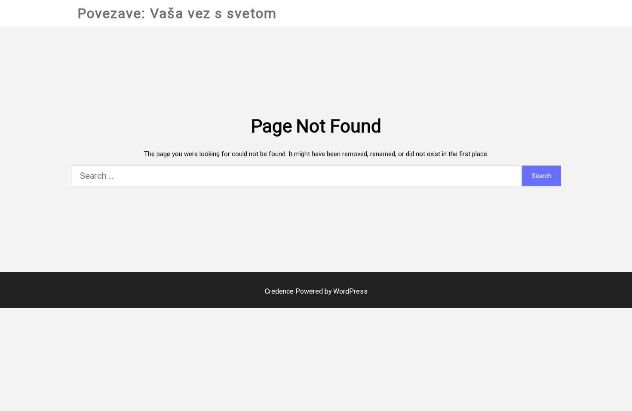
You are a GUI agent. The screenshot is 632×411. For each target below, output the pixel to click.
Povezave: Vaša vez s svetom (177, 13)
